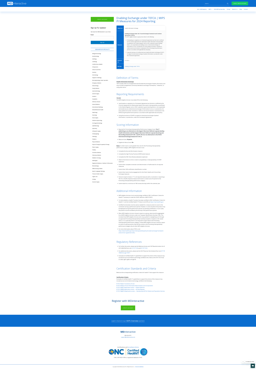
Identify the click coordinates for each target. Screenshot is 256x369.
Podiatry (94, 149)
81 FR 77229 (144, 248)
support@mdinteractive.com (128, 337)
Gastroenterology (96, 91)
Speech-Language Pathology (98, 171)
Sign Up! (102, 42)
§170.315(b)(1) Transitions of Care (125, 284)
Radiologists (95, 160)
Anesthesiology (95, 56)
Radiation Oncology (96, 157)
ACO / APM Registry (202, 9)
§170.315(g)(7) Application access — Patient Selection (130, 287)
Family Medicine (95, 88)
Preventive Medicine (96, 152)
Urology (94, 179)
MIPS (210, 9)
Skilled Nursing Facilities (97, 168)
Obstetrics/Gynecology (97, 120)
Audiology (94, 59)
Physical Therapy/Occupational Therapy (100, 144)
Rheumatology (95, 165)
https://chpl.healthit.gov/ (157, 202)
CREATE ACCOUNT (102, 19)
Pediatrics (94, 139)
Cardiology (94, 61)
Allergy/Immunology (96, 53)
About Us (234, 9)
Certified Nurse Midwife (97, 64)
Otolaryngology (95, 133)
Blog (241, 9)
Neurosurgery (95, 117)
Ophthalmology (95, 125)
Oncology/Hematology (97, 123)
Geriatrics (94, 96)
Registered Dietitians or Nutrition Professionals (102, 163)
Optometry (94, 128)
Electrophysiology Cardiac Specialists (100, 80)
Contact (246, 9)
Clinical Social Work (96, 69)
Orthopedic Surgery (96, 131)
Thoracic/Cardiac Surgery (97, 174)
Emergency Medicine (96, 83)
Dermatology (95, 75)
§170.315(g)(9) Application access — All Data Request (130, 289)
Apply (227, 3)
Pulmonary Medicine (96, 155)
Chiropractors (95, 67)
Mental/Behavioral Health (97, 109)
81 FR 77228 (135, 248)
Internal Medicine (96, 104)
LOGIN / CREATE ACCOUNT (239, 3)
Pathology (94, 136)
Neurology (94, 115)
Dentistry (94, 72)
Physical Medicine (96, 141)
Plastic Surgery (95, 147)
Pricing (228, 9)
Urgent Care (94, 176)
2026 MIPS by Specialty (219, 9)
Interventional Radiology (97, 107)
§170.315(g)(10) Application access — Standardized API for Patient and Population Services (140, 291)
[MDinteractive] (16, 3)
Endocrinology (95, 85)
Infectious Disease (96, 101)
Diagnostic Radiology (96, 77)
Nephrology (94, 112)
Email (92, 34)
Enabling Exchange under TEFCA (132, 66)
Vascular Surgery (95, 182)
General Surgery (95, 93)
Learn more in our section (128, 321)
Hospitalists (94, 99)
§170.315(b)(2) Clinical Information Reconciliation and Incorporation (134, 285)
